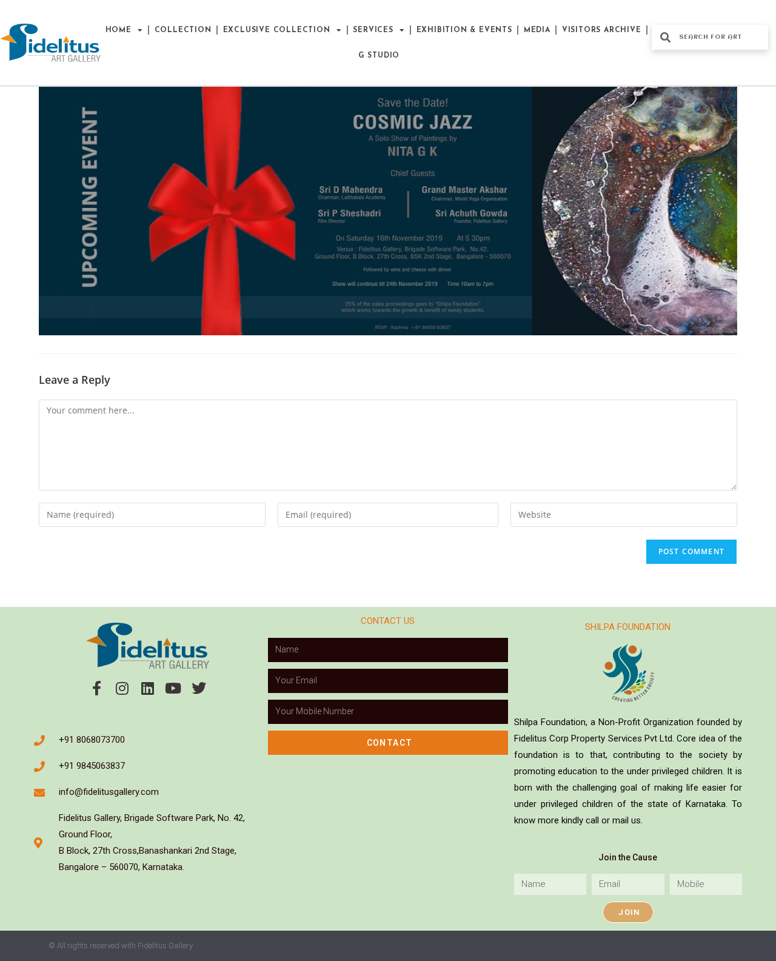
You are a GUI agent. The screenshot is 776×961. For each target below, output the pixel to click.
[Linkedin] (148, 688)
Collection (183, 30)
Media (537, 30)
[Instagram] (122, 688)
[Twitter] (199, 688)
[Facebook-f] (97, 688)
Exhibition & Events (464, 30)
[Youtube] (173, 688)
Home (118, 30)
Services (373, 30)
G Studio (379, 55)
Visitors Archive (601, 30)
